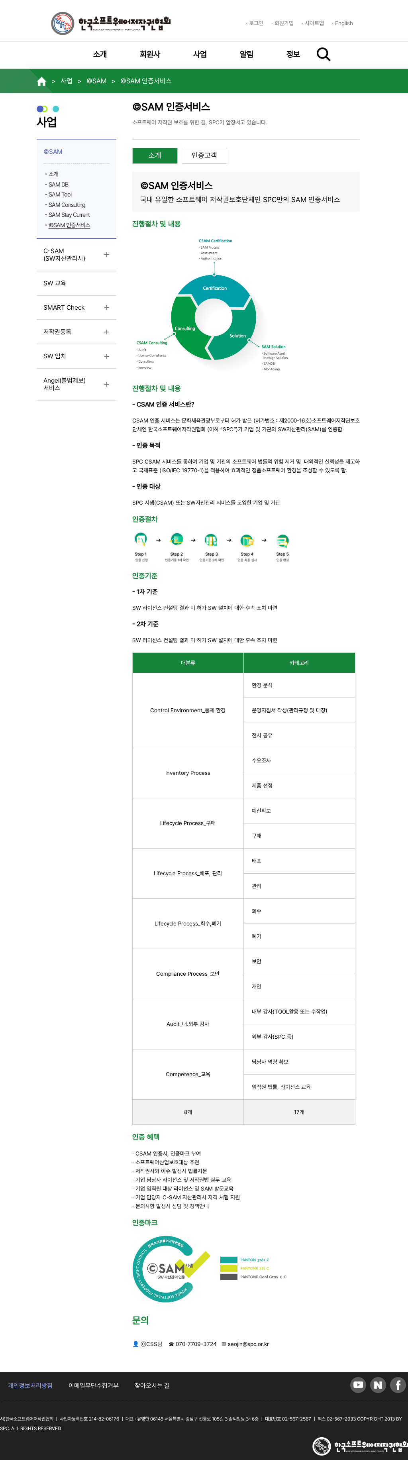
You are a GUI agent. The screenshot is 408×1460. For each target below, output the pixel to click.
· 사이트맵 (313, 23)
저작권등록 (74, 335)
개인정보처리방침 (30, 1385)
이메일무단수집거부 (94, 1385)
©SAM (69, 154)
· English (342, 23)
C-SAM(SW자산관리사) (79, 257)
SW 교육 (54, 283)
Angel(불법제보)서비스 (68, 387)
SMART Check (79, 310)
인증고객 (204, 155)
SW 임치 (71, 359)
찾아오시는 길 (152, 1385)
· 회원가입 (282, 23)
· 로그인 (254, 23)
